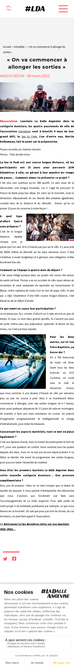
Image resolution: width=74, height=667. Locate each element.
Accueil (7, 47)
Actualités (19, 47)
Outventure (24, 131)
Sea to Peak (29, 136)
